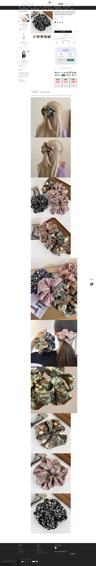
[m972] (24, 29)
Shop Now (70, 59)
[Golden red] (22, 29)
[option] (42, 22)
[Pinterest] (56, 548)
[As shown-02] (26, 66)
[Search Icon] (68, 4)
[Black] (20, 66)
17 (27, 29)
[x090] (20, 29)
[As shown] (24, 66)
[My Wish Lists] (70, 4)
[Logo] (50, 3)
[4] (26, 47)
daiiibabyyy (24, 23)
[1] (20, 47)
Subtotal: (55, 28)
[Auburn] (22, 66)
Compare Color (50, 31)
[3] (24, 47)
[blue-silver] (26, 29)
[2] (22, 47)
